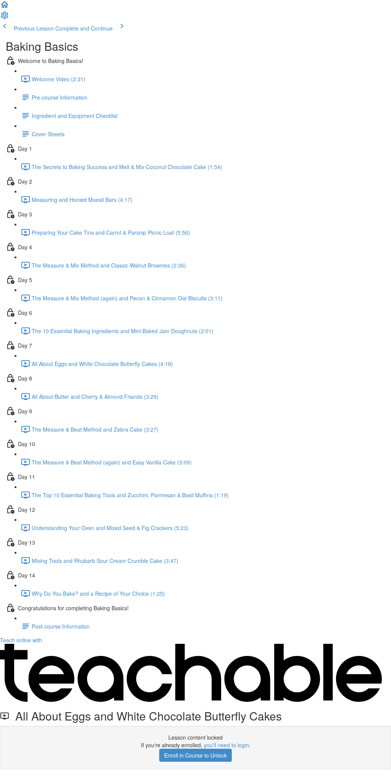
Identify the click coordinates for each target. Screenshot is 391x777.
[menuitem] (4, 17)
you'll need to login (226, 745)
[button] (4, 7)
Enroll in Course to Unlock (195, 755)
